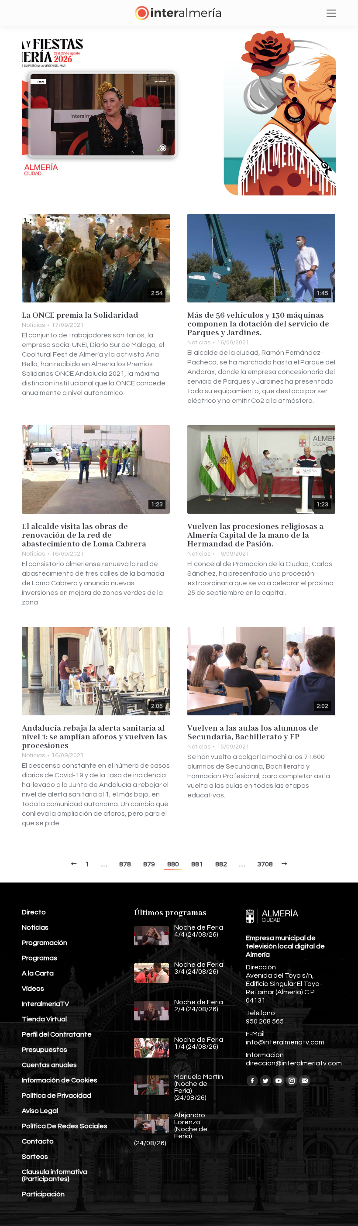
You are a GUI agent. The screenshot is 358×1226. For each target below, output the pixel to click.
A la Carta (38, 973)
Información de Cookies (59, 1080)
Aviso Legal (40, 1110)
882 (221, 864)
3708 (265, 864)
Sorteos (35, 1156)
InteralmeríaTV (45, 1003)
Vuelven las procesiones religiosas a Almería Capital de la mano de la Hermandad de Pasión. (255, 535)
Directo (34, 912)
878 (125, 864)
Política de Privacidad (56, 1095)
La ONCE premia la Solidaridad (80, 315)
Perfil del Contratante (57, 1034)
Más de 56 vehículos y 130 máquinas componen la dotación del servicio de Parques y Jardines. (258, 324)
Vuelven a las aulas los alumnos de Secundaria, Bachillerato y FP (252, 733)
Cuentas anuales (49, 1064)
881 (197, 864)
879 (149, 864)
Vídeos (33, 988)
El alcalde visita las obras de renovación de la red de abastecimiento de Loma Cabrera (84, 535)
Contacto (38, 1141)
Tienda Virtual (44, 1019)
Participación (43, 1194)
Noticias (33, 325)
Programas (39, 958)
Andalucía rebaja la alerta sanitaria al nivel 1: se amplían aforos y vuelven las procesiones (94, 737)
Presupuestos (44, 1049)
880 (173, 864)
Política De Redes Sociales (64, 1126)
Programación (44, 942)
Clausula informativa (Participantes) (54, 1175)
